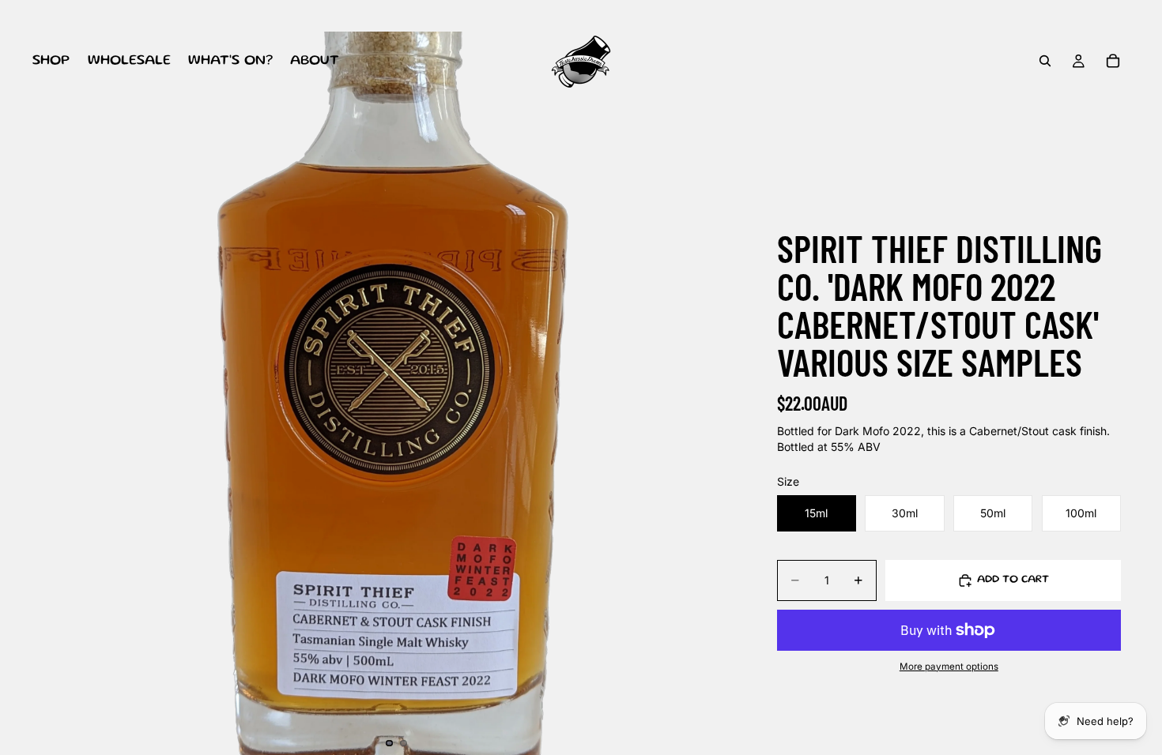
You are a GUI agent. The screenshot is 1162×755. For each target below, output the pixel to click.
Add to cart (1013, 579)
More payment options (949, 666)
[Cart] (1113, 60)
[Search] (1045, 60)
